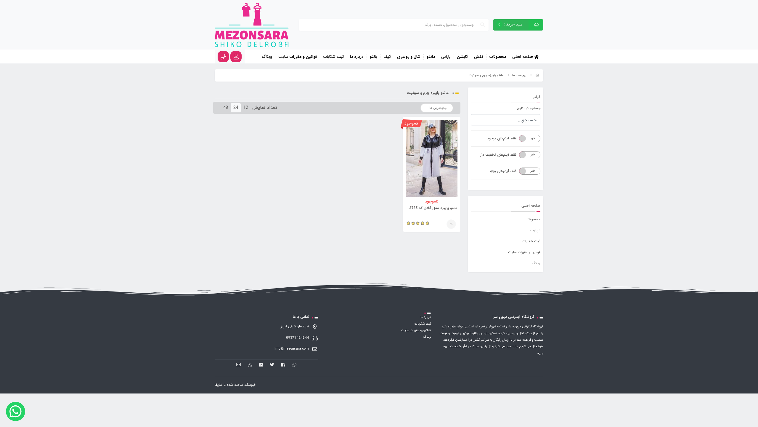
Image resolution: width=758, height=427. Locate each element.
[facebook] (283, 365)
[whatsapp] (294, 365)
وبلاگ (267, 57)
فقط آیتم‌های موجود (501, 138)
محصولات (497, 57)
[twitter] (272, 365)
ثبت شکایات (333, 57)
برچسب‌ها (519, 75)
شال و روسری (408, 57)
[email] (239, 365)
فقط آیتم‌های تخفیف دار (498, 154)
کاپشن (462, 57)
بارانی (446, 57)
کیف (387, 57)
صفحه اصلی (523, 56)
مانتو (431, 57)
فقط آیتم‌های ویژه (503, 171)
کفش (478, 57)
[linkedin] (261, 365)
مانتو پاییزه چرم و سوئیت (486, 75)
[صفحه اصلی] (537, 75)
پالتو (373, 57)
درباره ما (357, 57)
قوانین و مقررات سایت (297, 57)
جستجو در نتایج (528, 108)
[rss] (250, 365)
